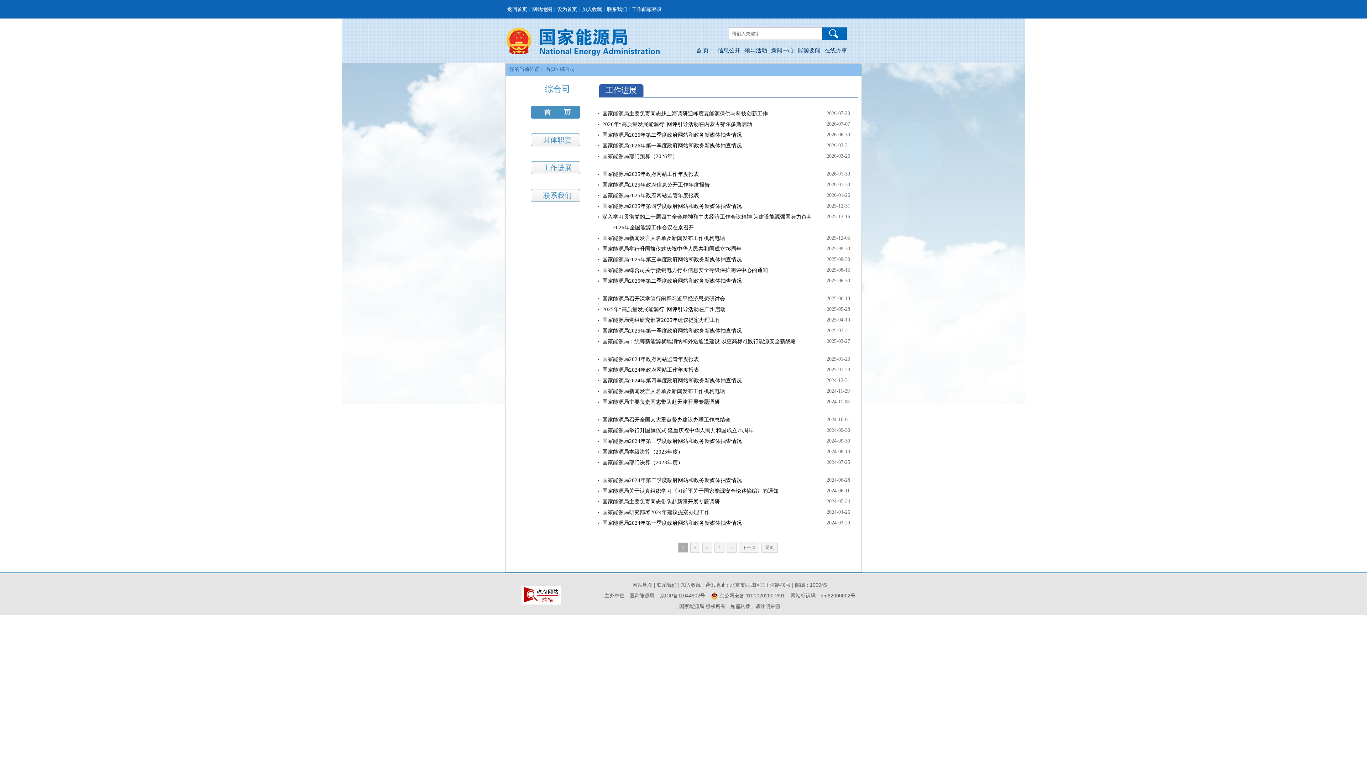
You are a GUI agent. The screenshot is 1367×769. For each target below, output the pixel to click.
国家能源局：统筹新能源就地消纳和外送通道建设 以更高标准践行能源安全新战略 (699, 341)
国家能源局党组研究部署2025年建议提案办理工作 (661, 320)
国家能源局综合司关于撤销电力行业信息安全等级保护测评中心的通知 (685, 270)
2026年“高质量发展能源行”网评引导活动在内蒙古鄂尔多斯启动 (677, 124)
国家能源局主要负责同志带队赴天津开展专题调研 (661, 402)
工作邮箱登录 (647, 9)
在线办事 (835, 50)
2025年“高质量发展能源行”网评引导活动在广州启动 (664, 309)
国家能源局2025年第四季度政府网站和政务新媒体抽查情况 (672, 206)
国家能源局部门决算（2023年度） (642, 462)
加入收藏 (592, 9)
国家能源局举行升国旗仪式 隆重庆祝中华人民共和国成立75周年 (678, 430)
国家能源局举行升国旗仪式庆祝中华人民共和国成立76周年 (672, 249)
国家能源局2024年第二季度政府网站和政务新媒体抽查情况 (672, 480)
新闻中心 (782, 50)
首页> (552, 69)
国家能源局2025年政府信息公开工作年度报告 (656, 185)
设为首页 (567, 9)
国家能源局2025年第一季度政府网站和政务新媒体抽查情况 (672, 331)
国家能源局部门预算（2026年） (640, 156)
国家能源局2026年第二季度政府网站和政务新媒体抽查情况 (672, 135)
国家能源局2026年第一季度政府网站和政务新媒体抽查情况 (672, 145)
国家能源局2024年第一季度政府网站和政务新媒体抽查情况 (672, 523)
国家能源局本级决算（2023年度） (642, 452)
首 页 (702, 50)
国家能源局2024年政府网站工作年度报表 (650, 370)
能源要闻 (809, 50)
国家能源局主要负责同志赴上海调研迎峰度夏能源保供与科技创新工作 (685, 113)
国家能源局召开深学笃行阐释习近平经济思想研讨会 (663, 299)
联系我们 (617, 9)
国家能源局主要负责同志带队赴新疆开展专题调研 (661, 501)
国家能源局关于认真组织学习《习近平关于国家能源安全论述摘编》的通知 (690, 491)
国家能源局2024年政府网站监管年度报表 (650, 359)
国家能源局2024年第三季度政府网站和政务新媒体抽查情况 (672, 441)
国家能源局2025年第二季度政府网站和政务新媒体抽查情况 (672, 281)
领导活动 (755, 50)
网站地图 (542, 9)
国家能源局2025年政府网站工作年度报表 (650, 174)
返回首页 (517, 9)
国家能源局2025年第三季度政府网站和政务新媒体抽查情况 (672, 259)
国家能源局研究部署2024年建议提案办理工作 (656, 512)
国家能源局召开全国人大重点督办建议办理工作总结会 (666, 420)
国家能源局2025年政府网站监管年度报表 (650, 195)
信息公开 (729, 50)
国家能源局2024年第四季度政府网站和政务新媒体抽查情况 (672, 380)
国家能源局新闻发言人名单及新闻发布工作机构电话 (663, 238)
